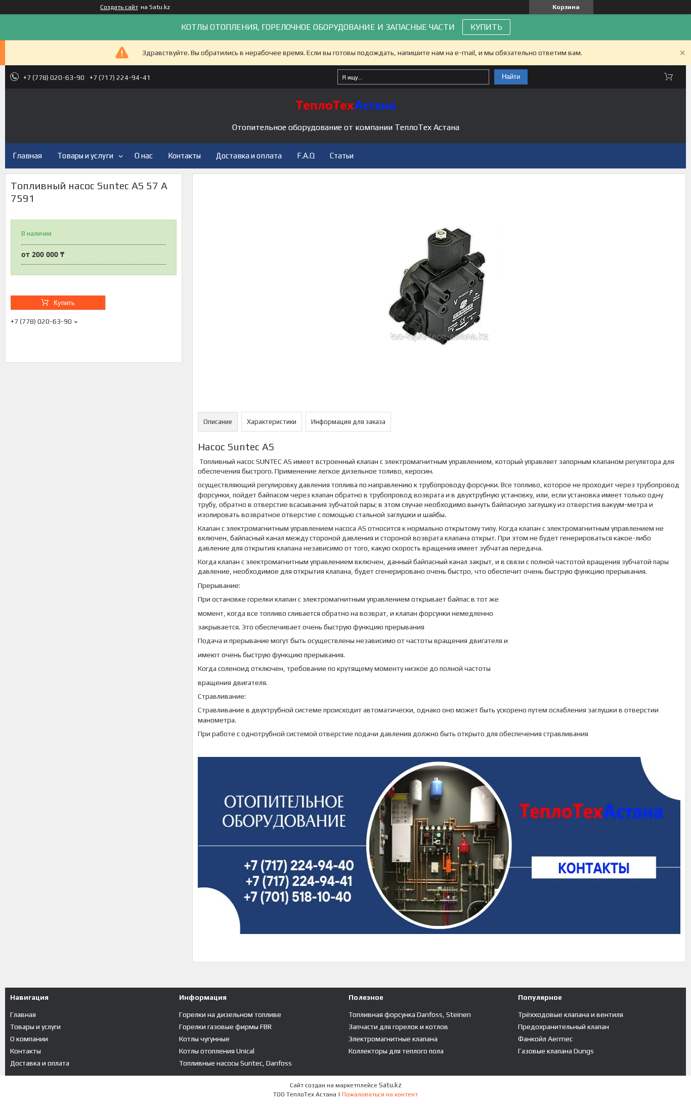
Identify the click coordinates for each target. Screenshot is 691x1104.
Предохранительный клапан (563, 1027)
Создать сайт (119, 7)
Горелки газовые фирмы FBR (225, 1027)
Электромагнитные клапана (393, 1039)
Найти (511, 76)
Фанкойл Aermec (545, 1039)
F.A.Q (306, 155)
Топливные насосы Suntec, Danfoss (235, 1063)
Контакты (184, 155)
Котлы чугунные (204, 1039)
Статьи (342, 155)
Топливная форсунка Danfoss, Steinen (410, 1014)
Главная (27, 155)
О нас (144, 155)
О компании (29, 1039)
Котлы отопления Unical (216, 1051)
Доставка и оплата (249, 155)
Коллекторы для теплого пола (396, 1051)
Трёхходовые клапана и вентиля (570, 1014)
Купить (64, 303)
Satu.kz (390, 1085)
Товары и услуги (85, 155)
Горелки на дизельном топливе (230, 1014)
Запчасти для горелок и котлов (398, 1027)
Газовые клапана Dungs (556, 1051)
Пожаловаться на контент (380, 1094)
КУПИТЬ (486, 27)
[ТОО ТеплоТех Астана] (345, 105)
